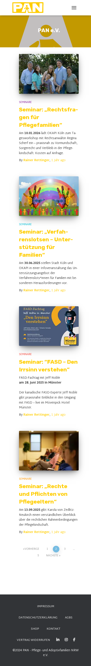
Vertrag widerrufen (33, 640)
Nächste (52, 555)
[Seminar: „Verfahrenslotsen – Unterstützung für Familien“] (49, 196)
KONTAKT (53, 629)
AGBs (68, 617)
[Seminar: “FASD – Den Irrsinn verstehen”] (49, 326)
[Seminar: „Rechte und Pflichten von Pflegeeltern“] (49, 450)
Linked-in (58, 640)
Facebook (74, 640)
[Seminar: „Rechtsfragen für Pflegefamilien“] (49, 74)
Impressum (45, 606)
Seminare (25, 102)
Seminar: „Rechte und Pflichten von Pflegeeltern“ (43, 494)
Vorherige (32, 549)
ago (58, 160)
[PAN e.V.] (29, 7)
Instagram (66, 640)
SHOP (35, 629)
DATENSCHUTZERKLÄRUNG (38, 617)
